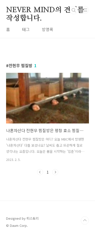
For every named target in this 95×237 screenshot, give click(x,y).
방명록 (47, 29)
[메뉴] (85, 10)
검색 (74, 10)
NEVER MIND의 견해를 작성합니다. (45, 10)
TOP (85, 220)
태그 (26, 29)
